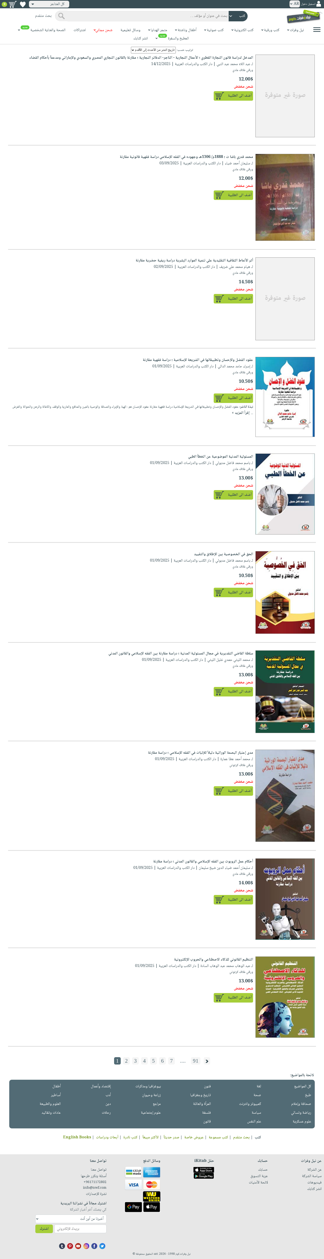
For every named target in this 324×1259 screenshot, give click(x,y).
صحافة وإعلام (301, 1104)
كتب (258, 1137)
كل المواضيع (302, 1086)
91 (196, 1061)
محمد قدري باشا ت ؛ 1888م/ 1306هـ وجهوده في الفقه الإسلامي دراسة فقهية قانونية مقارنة (186, 157)
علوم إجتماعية (151, 1113)
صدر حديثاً (171, 1137)
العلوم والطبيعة (50, 1104)
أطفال (56, 1086)
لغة (259, 1086)
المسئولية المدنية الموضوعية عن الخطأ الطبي (220, 457)
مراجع (157, 1104)
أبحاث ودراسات (107, 1137)
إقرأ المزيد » (241, 413)
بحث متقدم (241, 1137)
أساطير (56, 1095)
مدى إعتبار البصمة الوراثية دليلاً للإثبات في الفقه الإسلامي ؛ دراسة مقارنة (200, 753)
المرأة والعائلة (202, 1104)
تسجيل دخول (308, 4)
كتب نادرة (130, 1137)
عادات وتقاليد (51, 1113)
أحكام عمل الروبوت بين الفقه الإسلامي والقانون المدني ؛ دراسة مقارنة (203, 861)
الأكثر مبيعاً (151, 1137)
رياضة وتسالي (301, 1113)
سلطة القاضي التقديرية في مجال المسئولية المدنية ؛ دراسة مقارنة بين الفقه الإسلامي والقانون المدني (180, 653)
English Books (77, 1137)
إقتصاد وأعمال (101, 1086)
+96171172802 (94, 1182)
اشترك (44, 1229)
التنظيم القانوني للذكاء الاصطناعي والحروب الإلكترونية (213, 959)
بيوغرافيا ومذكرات (148, 1086)
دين (108, 1104)
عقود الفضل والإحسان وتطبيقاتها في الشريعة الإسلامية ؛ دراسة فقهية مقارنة (198, 360)
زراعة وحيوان (151, 1095)
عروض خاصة (194, 1137)
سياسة (256, 1113)
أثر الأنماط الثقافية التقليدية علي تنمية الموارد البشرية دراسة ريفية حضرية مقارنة (194, 260)
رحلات (106, 1113)
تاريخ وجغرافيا (200, 1095)
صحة (257, 1095)
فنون (207, 1086)
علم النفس (254, 1121)
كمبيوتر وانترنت (250, 1104)
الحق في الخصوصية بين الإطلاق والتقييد (223, 554)
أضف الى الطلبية (240, 96)
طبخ (308, 1095)
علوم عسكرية (302, 1121)
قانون (207, 1121)
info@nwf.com (94, 1188)
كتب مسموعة (218, 1137)
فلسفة (206, 1113)
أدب (108, 1095)
